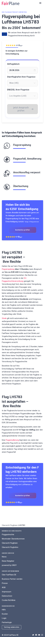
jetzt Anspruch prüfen (21, 109)
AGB (4, 587)
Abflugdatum (13, 64)
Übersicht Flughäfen (10, 547)
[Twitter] (33, 635)
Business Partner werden (12, 579)
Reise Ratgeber (8, 561)
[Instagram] (42, 635)
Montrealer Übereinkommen (13, 539)
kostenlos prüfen (22, 230)
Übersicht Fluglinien (10, 525)
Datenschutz (7, 596)
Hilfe (4, 610)
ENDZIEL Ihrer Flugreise (18, 90)
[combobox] (22, 83)
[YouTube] (39, 635)
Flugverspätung (8, 269)
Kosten (5, 614)
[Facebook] (36, 635)
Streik (4, 318)
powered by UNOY (9, 565)
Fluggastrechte (8, 534)
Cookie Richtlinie (8, 600)
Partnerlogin (7, 622)
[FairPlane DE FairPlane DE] (10, 3)
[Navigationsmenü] (40, 3)
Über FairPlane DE (9, 575)
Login (4, 618)
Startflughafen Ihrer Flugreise (21, 77)
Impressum (6, 592)
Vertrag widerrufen (11, 627)
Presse (5, 583)
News (4, 557)
